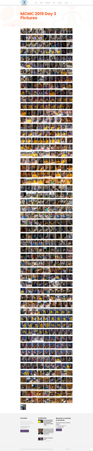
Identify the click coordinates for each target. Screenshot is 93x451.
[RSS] (69, 449)
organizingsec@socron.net (25, 426)
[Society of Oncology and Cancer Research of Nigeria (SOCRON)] (24, 3)
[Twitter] (67, 449)
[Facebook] (66, 449)
